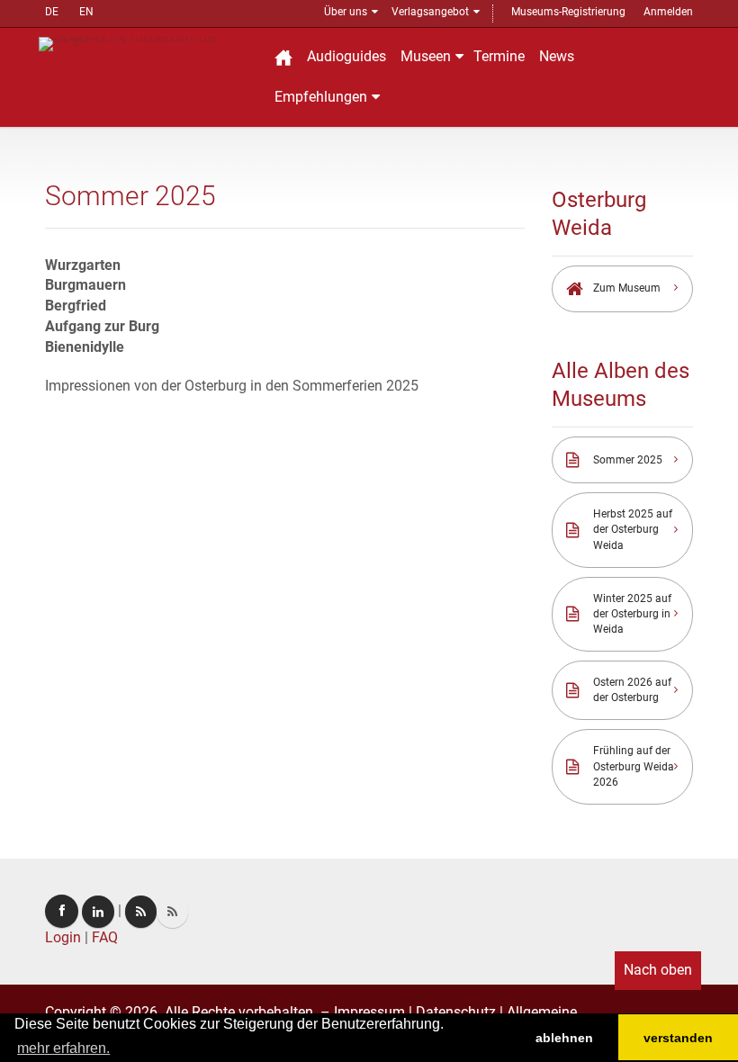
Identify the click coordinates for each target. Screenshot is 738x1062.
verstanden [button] (678, 1037)
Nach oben (658, 969)
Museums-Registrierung (568, 11)
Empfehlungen (320, 96)
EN (86, 11)
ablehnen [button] (564, 1037)
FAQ (105, 937)
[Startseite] (283, 57)
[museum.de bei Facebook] (61, 911)
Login (63, 937)
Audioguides (346, 56)
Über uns (345, 11)
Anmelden (668, 11)
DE (51, 11)
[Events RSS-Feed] (141, 912)
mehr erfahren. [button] (63, 1048)
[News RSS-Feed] (172, 912)
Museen (425, 56)
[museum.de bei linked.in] (98, 912)
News (556, 56)
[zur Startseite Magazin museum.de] (146, 42)
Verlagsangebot (430, 11)
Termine (499, 56)
